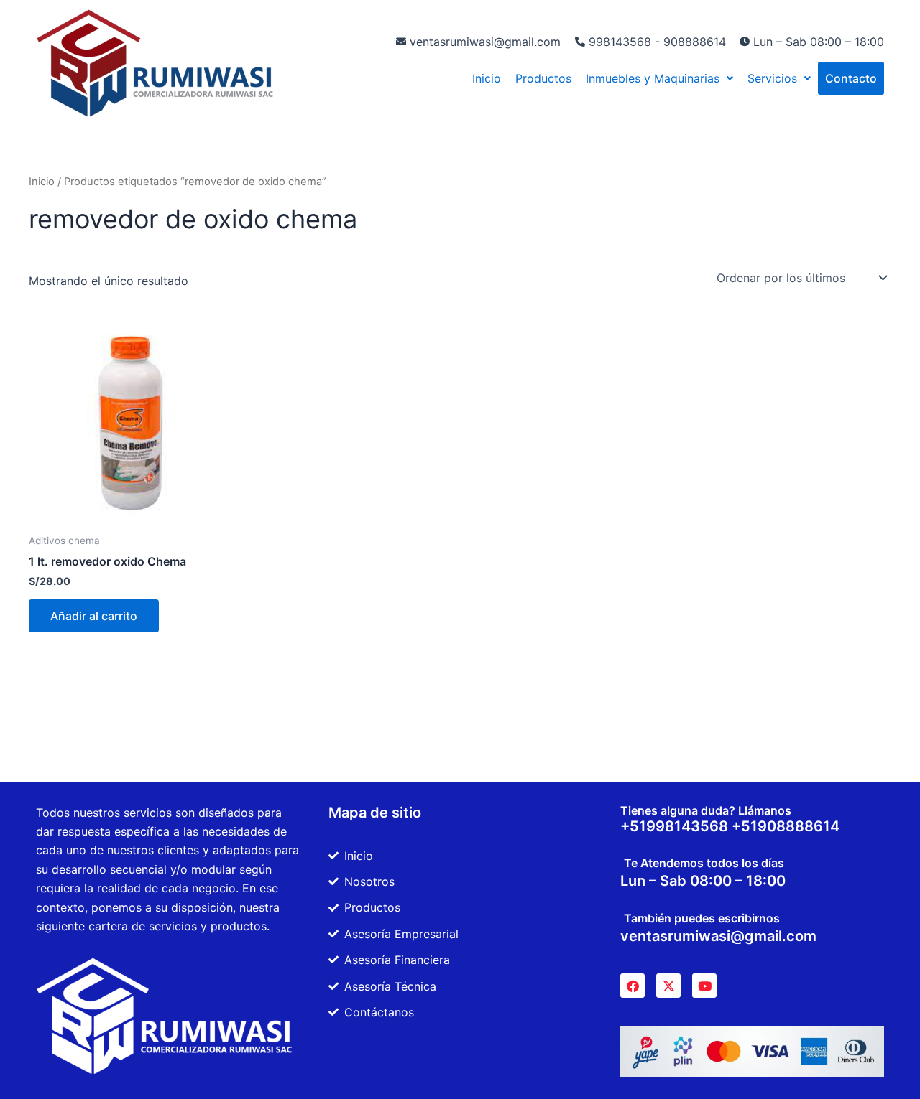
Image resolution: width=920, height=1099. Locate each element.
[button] (659, 78)
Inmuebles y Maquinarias (652, 78)
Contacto (851, 78)
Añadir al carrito (93, 616)
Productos (543, 78)
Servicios (772, 78)
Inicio (486, 78)
